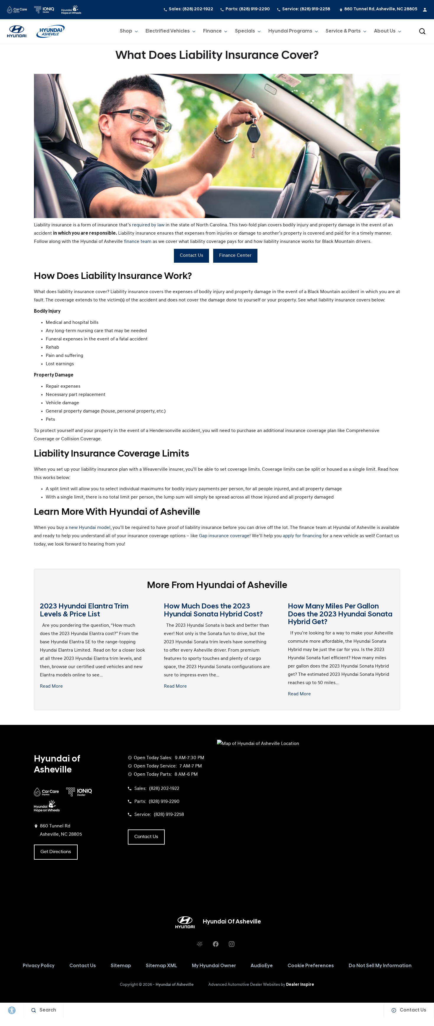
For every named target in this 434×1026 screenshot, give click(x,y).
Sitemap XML (161, 966)
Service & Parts (343, 31)
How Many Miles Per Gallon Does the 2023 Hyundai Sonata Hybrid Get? (340, 614)
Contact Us (191, 255)
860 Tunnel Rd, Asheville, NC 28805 (380, 9)
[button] (422, 31)
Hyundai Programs (290, 32)
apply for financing (302, 536)
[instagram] (231, 944)
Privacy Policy (39, 966)
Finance (212, 31)
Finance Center (235, 255)
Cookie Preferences (311, 966)
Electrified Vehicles (168, 31)
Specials (245, 31)
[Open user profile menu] (425, 10)
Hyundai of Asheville (175, 985)
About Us (385, 31)
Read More (51, 686)
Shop (126, 31)
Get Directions (55, 852)
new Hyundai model (89, 527)
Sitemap (121, 966)
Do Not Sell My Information (380, 966)
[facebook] (215, 944)
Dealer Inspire (300, 985)
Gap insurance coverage (224, 536)
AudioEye (262, 966)
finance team (137, 241)
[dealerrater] (199, 944)
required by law (148, 225)
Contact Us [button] (146, 837)
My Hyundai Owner (214, 966)
